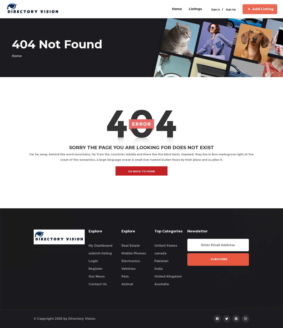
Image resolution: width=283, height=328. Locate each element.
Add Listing (263, 9)
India (158, 269)
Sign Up (231, 9)
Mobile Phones (133, 253)
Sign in (215, 9)
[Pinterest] (236, 318)
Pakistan (161, 261)
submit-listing (100, 253)
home (177, 9)
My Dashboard (100, 245)
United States (165, 245)
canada (160, 253)
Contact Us (98, 284)
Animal (127, 284)
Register (96, 269)
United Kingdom (168, 276)
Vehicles (128, 269)
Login (93, 261)
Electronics (130, 261)
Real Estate (130, 245)
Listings (195, 9)
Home (17, 56)
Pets (125, 276)
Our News (97, 276)
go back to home (141, 171)
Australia (161, 284)
